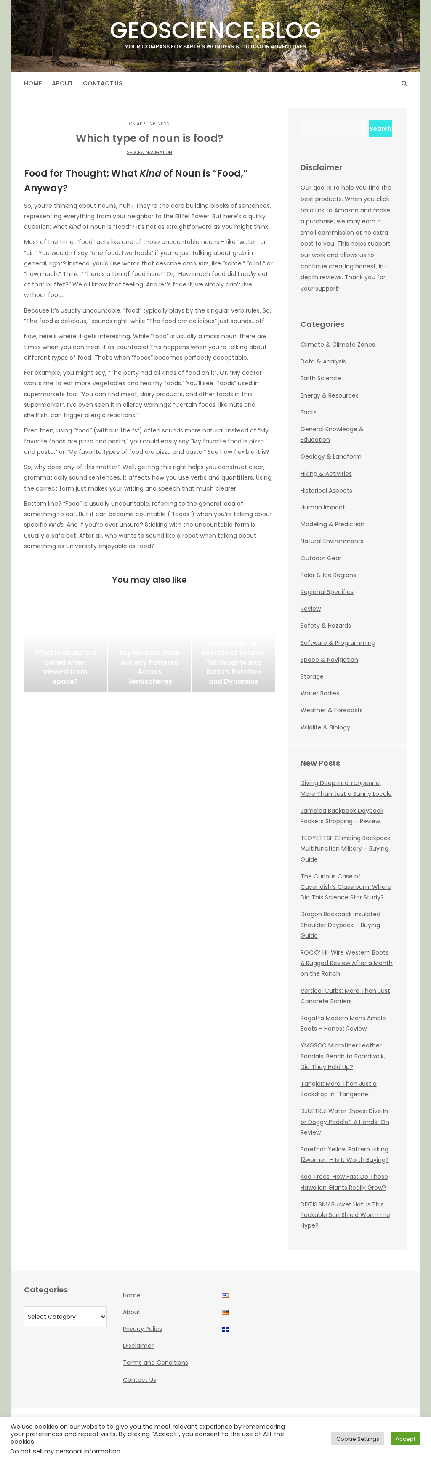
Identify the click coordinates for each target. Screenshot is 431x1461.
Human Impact (323, 507)
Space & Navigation (149, 152)
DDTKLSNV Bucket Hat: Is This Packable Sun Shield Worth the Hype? (345, 1215)
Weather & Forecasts (332, 710)
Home (33, 83)
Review (311, 609)
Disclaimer (138, 1346)
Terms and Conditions (155, 1362)
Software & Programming (338, 643)
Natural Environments (332, 541)
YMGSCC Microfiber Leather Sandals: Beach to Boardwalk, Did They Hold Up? (343, 1056)
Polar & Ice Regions (328, 575)
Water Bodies (320, 693)
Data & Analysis (323, 361)
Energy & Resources (330, 395)
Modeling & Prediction (332, 524)
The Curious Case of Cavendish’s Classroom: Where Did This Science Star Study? (346, 887)
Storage (312, 676)
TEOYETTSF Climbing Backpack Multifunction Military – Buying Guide (346, 848)
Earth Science (321, 378)
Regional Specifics (327, 592)
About (62, 83)
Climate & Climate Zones (338, 344)
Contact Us (102, 83)
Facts (309, 412)
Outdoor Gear (321, 558)
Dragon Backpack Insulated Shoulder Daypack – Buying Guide (340, 924)
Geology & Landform (331, 456)
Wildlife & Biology (325, 727)
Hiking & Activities (326, 473)
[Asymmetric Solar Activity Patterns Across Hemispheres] (149, 650)
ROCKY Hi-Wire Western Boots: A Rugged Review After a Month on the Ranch (347, 963)
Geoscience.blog (215, 32)
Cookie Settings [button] (357, 1439)
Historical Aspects (326, 490)
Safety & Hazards (326, 625)
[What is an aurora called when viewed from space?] (65, 650)
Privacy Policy (142, 1329)
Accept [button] (405, 1439)
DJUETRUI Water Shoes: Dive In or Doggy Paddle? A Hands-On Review (345, 1121)
